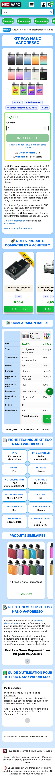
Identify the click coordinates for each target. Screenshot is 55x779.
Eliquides (8, 21)
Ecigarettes (24, 21)
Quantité (10, 122)
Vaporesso (9, 223)
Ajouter (20, 309)
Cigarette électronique (15, 220)
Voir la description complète (18, 228)
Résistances (41, 21)
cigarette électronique (33, 29)
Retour (6, 29)
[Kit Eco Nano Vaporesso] (27, 73)
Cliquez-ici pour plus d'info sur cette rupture (27, 146)
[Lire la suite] (27, 661)
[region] (27, 379)
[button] (50, 392)
